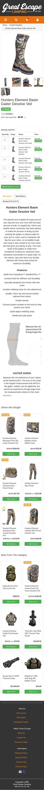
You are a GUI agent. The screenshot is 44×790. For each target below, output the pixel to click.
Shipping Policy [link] (21, 753)
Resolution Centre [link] (21, 722)
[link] (24, 771)
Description (7, 196)
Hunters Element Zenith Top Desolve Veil (10, 633)
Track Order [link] (21, 717)
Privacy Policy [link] (21, 767)
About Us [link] (21, 733)
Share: (4, 114)
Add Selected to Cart (11, 187)
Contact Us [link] (21, 738)
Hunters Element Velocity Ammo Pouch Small (9, 485)
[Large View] (5, 82)
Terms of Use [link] (21, 762)
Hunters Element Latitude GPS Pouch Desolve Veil (33, 530)
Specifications (20, 196)
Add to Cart (11, 454)
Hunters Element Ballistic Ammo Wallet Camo (31, 440)
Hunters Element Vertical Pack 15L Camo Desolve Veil (32, 588)
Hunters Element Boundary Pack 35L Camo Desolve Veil (10, 440)
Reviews (6, 201)
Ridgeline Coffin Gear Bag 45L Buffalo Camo (31, 678)
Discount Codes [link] (21, 742)
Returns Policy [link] (21, 757)
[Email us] (20, 771)
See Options (33, 499)
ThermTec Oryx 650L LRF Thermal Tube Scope (33, 633)
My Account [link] (21, 713)
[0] (27, 20)
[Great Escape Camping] (22, 8)
